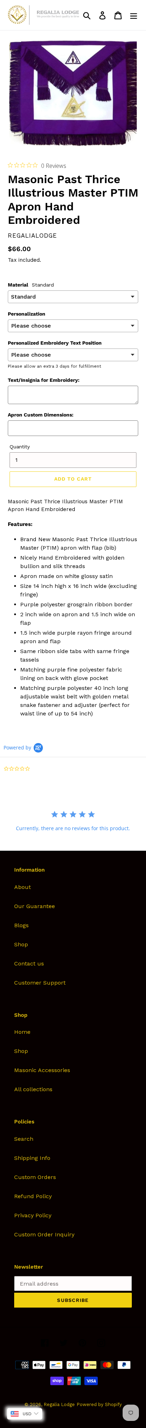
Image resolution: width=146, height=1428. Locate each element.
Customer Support (40, 982)
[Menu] (133, 15)
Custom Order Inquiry (44, 1234)
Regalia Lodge (59, 1404)
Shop (21, 944)
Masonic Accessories (42, 1070)
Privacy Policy (32, 1215)
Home (22, 1031)
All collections (33, 1089)
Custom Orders (35, 1177)
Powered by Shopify (99, 1404)
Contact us (29, 963)
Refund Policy (33, 1196)
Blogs (21, 925)
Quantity (20, 446)
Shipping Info (32, 1158)
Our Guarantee (34, 906)
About (22, 887)
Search (23, 1138)
